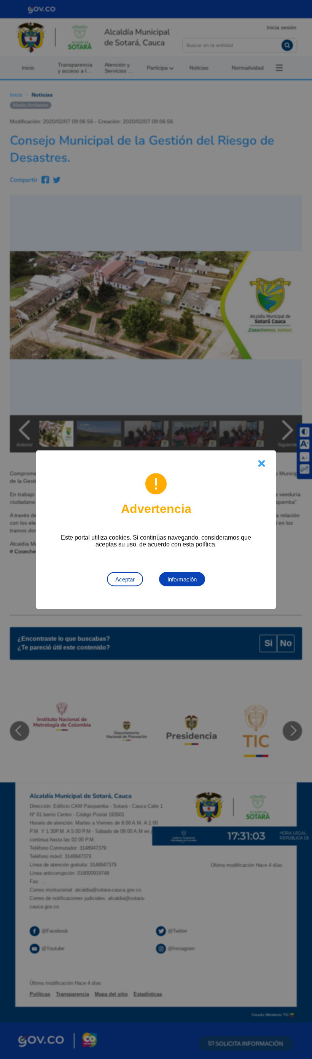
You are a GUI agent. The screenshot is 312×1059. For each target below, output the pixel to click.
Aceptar (125, 579)
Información (182, 579)
